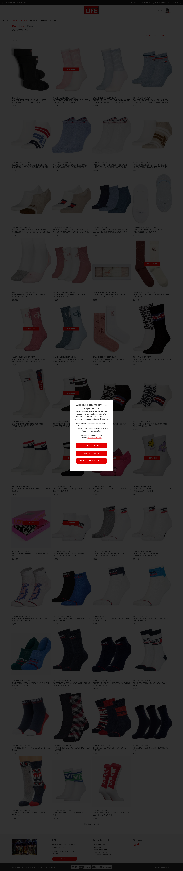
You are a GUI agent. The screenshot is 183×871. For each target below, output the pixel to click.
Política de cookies (95, 438)
